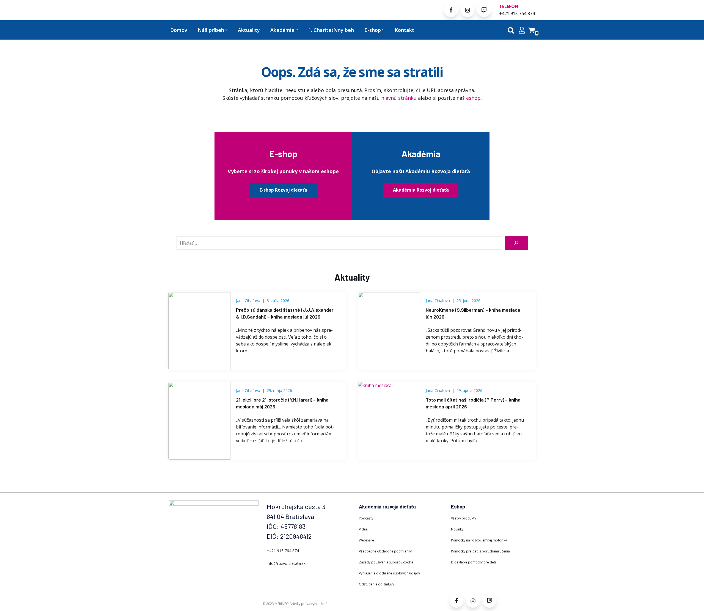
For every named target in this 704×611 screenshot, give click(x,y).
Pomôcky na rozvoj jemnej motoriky (479, 540)
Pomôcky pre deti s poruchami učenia (480, 551)
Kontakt (404, 30)
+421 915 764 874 (517, 13)
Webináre (366, 540)
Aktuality (249, 30)
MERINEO (282, 603)
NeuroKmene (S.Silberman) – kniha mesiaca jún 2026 (473, 313)
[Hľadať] (510, 30)
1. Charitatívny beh (331, 30)
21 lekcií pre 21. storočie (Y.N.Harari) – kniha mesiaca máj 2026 (282, 403)
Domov (178, 30)
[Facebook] (451, 10)
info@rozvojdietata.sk (286, 563)
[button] (226, 30)
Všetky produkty (463, 518)
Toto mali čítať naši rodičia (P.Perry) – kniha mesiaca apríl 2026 (473, 403)
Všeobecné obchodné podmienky (385, 551)
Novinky (457, 529)
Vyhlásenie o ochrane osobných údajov (389, 573)
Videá (363, 529)
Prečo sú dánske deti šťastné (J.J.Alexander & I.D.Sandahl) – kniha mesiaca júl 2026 (285, 313)
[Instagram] (467, 10)
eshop (473, 98)
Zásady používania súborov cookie (386, 562)
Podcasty (366, 518)
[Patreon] (484, 10)
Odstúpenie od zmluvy (376, 584)
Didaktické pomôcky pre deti (473, 562)
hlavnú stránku (399, 98)
